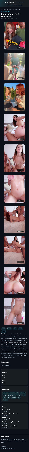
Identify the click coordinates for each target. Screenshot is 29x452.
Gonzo (3, 328)
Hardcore (9, 328)
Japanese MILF (6, 410)
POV (24, 395)
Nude (8, 5)
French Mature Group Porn (9, 426)
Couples (20, 328)
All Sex (15, 328)
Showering (10, 395)
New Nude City (9, 2)
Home (2, 9)
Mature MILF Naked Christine (10, 414)
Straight (3, 331)
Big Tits (15, 5)
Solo (20, 395)
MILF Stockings (6, 418)
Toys (19, 397)
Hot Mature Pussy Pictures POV (10, 422)
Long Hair (22, 392)
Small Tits (5, 399)
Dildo (8, 397)
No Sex (4, 395)
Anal (11, 5)
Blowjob (20, 5)
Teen (16, 395)
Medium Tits (15, 392)
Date (4, 397)
